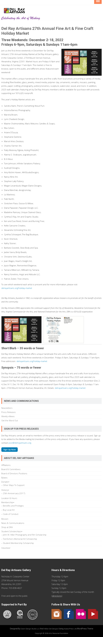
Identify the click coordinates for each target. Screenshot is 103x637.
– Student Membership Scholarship (17, 543)
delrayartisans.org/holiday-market (16, 288)
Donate (4, 481)
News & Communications (12, 523)
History (4, 490)
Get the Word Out (9, 420)
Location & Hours (9, 498)
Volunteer (5, 548)
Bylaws (4, 477)
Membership (7, 502)
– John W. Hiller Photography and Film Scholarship (23, 534)
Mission (4, 519)
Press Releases (8, 412)
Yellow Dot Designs (51, 629)
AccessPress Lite (70, 629)
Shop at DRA (7, 527)
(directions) (57, 595)
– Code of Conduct (9, 514)
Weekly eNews (8, 416)
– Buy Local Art (8, 509)
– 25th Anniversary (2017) (13, 493)
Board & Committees (11, 469)
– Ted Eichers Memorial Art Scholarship (19, 539)
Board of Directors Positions (14, 473)
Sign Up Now (9, 449)
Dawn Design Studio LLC (30, 629)
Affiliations (6, 465)
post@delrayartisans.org (20, 442)
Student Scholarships (11, 531)
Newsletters (6, 408)
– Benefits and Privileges (12, 505)
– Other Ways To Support (13, 485)
